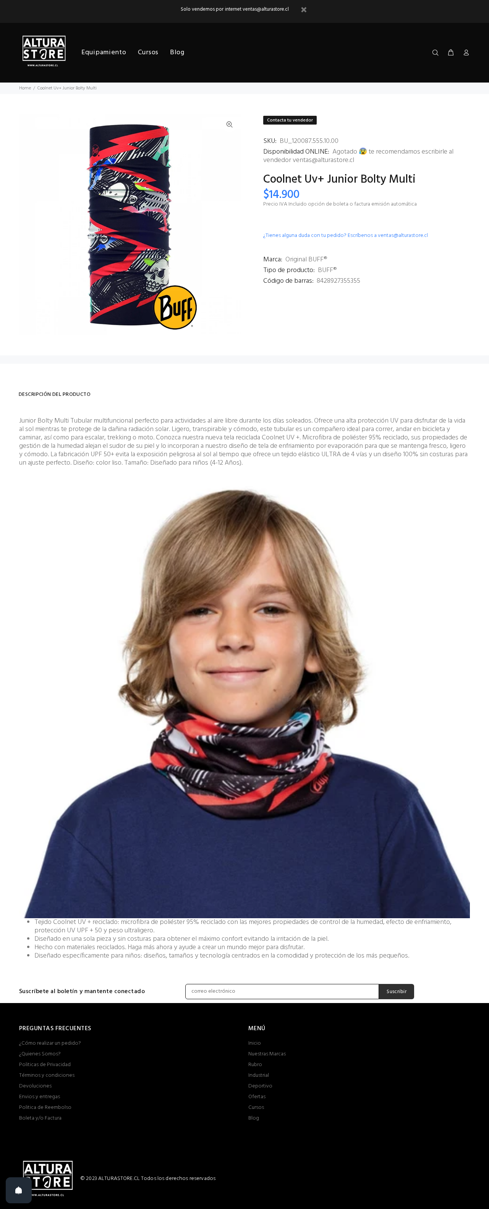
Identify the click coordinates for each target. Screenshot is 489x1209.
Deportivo (260, 1086)
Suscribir (396, 991)
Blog (253, 1118)
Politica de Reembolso (45, 1107)
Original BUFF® (306, 259)
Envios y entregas (39, 1096)
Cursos (256, 1107)
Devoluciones (35, 1086)
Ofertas (257, 1096)
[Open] (19, 1190)
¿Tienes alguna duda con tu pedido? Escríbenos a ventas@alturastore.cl (345, 235)
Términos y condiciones (46, 1075)
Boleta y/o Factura (40, 1118)
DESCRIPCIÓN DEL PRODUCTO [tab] (55, 394)
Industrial (258, 1075)
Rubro (255, 1064)
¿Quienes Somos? (40, 1054)
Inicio (254, 1043)
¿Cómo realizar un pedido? (50, 1043)
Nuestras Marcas (267, 1054)
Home (25, 88)
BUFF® (327, 270)
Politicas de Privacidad (45, 1064)
